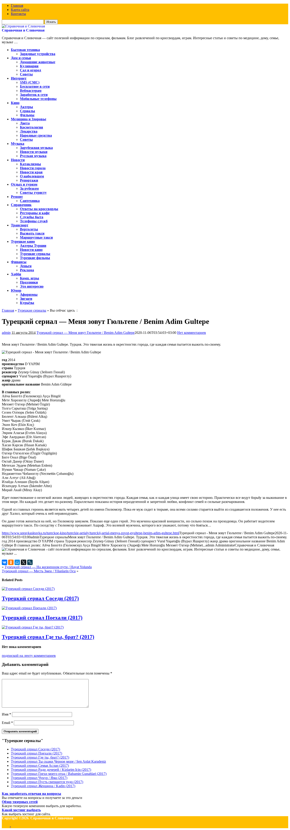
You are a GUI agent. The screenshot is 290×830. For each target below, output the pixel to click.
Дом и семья (21, 58)
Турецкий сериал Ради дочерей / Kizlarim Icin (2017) (51, 770)
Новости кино (31, 250)
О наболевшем (32, 176)
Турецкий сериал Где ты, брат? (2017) (48, 637)
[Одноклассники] (11, 562)
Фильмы (27, 115)
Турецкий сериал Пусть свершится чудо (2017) (47, 782)
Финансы (19, 262)
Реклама (27, 270)
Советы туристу (33, 192)
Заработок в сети (34, 95)
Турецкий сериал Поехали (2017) (42, 618)
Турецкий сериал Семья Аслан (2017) (40, 765)
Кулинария (29, 66)
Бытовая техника (25, 50)
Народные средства (36, 135)
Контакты (18, 14)
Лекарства (28, 131)
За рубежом (29, 188)
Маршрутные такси (36, 237)
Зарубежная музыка (36, 148)
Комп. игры (29, 278)
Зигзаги (26, 299)
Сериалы (27, 111)
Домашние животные (37, 62)
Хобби (16, 274)
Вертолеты (29, 229)
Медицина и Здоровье (28, 119)
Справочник (21, 205)
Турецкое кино (23, 241)
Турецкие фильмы (35, 258)
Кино (15, 103)
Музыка (17, 144)
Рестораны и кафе (35, 213)
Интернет (19, 78)
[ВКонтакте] (4, 562)
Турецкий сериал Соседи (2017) (40, 598)
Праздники (29, 282)
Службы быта (31, 217)
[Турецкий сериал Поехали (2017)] (29, 608)
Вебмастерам (30, 90)
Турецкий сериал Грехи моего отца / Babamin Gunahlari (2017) (58, 774)
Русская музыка (33, 156)
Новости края (31, 172)
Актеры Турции (33, 246)
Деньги (25, 266)
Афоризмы (29, 294)
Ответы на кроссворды (39, 209)
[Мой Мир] (17, 562)
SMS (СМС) (29, 82)
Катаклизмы (30, 164)
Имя (6, 714)
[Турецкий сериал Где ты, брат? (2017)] (33, 627)
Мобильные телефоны (38, 99)
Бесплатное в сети (35, 86)
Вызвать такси (32, 233)
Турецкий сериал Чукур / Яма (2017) (39, 778)
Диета (25, 123)
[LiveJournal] (30, 562)
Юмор (16, 290)
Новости (18, 160)
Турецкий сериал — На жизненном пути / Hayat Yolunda (48, 567)
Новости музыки (33, 152)
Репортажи (29, 180)
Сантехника (30, 201)
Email (7, 723)
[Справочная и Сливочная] (23, 26)
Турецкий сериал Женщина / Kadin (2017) (43, 786)
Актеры (26, 107)
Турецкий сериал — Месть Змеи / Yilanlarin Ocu (39, 571)
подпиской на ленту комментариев (29, 656)
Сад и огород (30, 70)
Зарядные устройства (37, 54)
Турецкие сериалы (35, 254)
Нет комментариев (191, 333)
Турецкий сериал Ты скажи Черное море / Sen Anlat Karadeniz (58, 761)
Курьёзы (27, 303)
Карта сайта (20, 10)
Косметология (31, 127)
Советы (26, 74)
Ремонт (17, 197)
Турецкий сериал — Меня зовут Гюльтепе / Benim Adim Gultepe (85, 333)
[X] (23, 562)
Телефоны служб (34, 221)
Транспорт (19, 225)
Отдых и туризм (24, 184)
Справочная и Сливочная (23, 30)
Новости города (33, 168)
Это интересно (32, 286)
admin (6, 333)
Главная (17, 5)
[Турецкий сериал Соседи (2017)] (28, 589)
